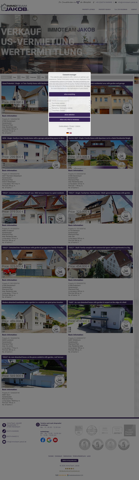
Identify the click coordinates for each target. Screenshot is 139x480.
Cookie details (63, 126)
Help (88, 86)
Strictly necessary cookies (60, 101)
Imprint (77, 126)
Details (69, 128)
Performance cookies (59, 105)
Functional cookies (58, 103)
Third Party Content (58, 110)
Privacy (71, 126)
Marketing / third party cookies (62, 108)
